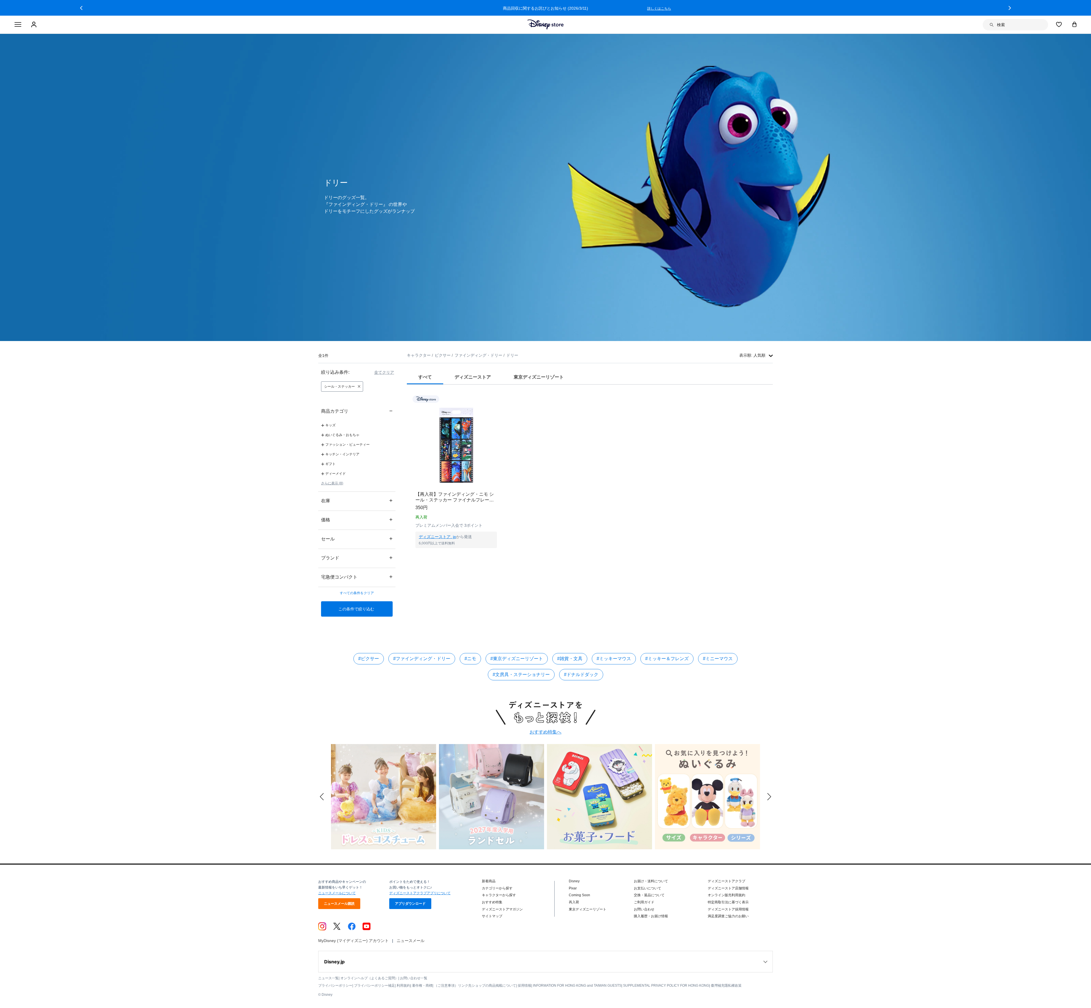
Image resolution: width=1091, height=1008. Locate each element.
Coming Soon (579, 895)
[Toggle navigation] (18, 24)
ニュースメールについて (337, 893)
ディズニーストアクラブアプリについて (420, 893)
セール (357, 539)
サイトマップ (492, 916)
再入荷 (574, 902)
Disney (574, 881)
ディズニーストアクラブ (726, 881)
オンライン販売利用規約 (726, 895)
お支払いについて (647, 888)
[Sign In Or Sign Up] (34, 25)
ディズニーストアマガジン (502, 909)
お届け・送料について (651, 881)
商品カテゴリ (357, 411)
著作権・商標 (422, 986)
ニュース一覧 (328, 978)
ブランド (357, 558)
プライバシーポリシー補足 (374, 986)
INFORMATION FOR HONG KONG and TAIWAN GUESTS (577, 986)
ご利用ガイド (644, 902)
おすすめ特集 (492, 902)
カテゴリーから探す (497, 888)
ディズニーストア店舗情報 (728, 888)
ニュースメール (410, 940)
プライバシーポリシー (335, 986)
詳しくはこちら (659, 9)
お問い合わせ (644, 909)
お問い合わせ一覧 (413, 978)
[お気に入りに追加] (496, 398)
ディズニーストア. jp (437, 536)
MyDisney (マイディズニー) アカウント (353, 940)
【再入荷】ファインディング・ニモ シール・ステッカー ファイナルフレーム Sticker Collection (454, 497)
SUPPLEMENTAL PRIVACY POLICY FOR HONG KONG (666, 986)
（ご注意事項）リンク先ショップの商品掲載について (475, 986)
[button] (81, 8)
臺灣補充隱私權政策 (726, 986)
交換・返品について (649, 895)
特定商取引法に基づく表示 (728, 902)
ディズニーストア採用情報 (728, 909)
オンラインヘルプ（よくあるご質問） (369, 978)
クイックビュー (456, 555)
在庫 (357, 500)
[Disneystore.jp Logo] (546, 24)
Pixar (573, 888)
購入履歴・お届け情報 (651, 916)
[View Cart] (1074, 24)
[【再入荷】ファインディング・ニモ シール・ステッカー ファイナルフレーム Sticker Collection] (456, 445)
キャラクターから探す (499, 895)
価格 (357, 519)
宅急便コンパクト (357, 577)
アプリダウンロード (410, 904)
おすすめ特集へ (545, 732)
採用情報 (524, 986)
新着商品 (488, 881)
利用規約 (403, 986)
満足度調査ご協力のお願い (728, 916)
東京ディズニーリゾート (587, 909)
